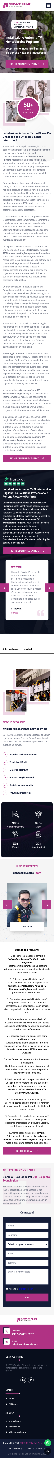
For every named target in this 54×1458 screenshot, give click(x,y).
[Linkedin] (31, 1380)
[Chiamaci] (6, 1330)
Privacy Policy (26, 1289)
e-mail (14, 1341)
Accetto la (21, 1289)
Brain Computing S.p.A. (35, 1454)
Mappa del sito (35, 1448)
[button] (48, 5)
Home (16, 22)
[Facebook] (23, 1380)
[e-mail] (6, 1341)
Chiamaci (16, 1330)
